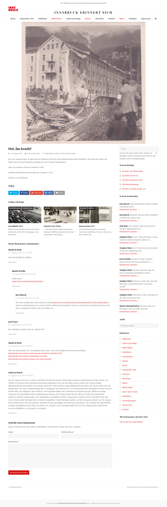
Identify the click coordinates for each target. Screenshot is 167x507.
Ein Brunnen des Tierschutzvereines (142, 487)
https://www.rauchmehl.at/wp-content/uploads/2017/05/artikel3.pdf (79, 303)
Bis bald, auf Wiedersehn (132, 171)
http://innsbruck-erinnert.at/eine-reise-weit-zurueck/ (29, 359)
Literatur (126, 374)
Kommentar (13, 442)
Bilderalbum (49, 153)
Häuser (57, 153)
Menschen (126, 379)
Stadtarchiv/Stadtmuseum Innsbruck (72, 503)
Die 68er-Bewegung (130, 184)
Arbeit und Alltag (129, 343)
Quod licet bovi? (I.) (130, 176)
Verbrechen (127, 405)
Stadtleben (28, 208)
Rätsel (63, 153)
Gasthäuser (127, 352)
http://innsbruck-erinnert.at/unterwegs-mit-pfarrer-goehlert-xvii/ (35, 353)
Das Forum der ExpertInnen (131, 422)
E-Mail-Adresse (68, 432)
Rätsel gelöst (71, 153)
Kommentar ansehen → (129, 210)
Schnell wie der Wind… (53, 226)
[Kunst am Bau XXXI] (95, 215)
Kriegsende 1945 (129, 370)
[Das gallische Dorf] (24, 215)
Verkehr (125, 409)
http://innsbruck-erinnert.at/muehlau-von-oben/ (28, 356)
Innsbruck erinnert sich (83, 12)
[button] (13, 193)
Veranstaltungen (129, 401)
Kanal (124, 365)
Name (11, 432)
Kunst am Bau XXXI (87, 226)
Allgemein (126, 339)
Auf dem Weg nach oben (132, 180)
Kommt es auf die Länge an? (134, 189)
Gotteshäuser (127, 357)
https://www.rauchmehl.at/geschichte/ (27, 281)
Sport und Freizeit (129, 392)
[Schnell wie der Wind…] (60, 215)
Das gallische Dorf (15, 226)
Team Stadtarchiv (33, 153)
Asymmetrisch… (16, 487)
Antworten (12, 262)
